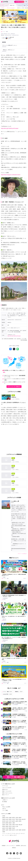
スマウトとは (5, 785)
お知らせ (4, 808)
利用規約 (4, 845)
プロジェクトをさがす (6, 787)
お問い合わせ (23, 845)
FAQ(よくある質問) (6, 806)
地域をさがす (5, 789)
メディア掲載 (5, 810)
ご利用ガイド (5, 799)
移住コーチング (5, 794)
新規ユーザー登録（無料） (14, 777)
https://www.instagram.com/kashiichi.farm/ (10, 174)
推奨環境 (18, 845)
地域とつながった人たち (7, 792)
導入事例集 (4, 801)
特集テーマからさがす (6, 791)
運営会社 (14, 847)
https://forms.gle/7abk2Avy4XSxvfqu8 (9, 128)
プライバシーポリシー (10, 845)
